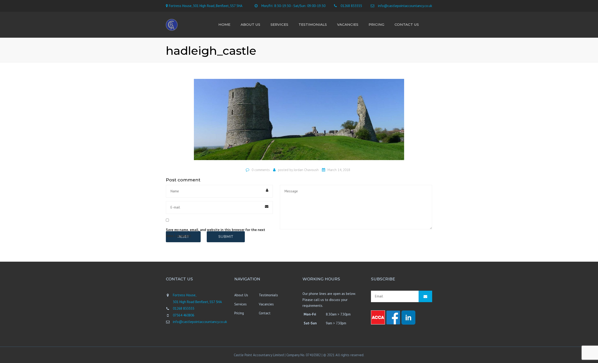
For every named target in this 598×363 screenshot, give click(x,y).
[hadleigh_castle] (299, 121)
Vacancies (347, 24)
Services (279, 24)
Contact (265, 313)
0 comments (261, 170)
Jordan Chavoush (306, 170)
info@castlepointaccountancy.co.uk (405, 6)
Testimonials (313, 24)
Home (224, 24)
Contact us (407, 24)
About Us (250, 24)
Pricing (376, 24)
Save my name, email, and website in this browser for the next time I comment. (215, 232)
